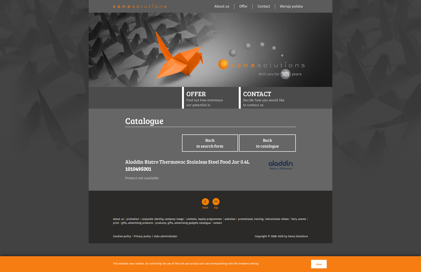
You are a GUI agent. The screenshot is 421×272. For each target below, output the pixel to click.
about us (118, 219)
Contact (264, 6)
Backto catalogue (267, 143)
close (319, 264)
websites (230, 219)
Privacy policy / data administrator (155, 236)
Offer (243, 6)
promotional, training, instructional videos (263, 219)
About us (221, 6)
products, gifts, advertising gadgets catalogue (183, 223)
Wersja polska (291, 6)
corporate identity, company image (163, 219)
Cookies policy (122, 236)
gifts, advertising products (137, 223)
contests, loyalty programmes (204, 219)
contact (217, 223)
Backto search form (209, 143)
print (116, 223)
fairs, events (298, 219)
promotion (132, 219)
